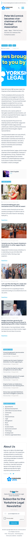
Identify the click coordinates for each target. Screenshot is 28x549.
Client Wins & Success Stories (13, 410)
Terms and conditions (11, 535)
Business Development (11, 408)
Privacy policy (11, 533)
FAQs (6, 533)
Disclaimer (19, 535)
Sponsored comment (11, 429)
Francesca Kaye (7, 356)
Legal (10, 45)
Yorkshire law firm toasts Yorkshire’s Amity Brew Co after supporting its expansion (13, 362)
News (10, 30)
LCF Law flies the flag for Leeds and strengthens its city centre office (13, 369)
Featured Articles (9, 417)
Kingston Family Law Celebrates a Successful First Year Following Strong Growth (13, 385)
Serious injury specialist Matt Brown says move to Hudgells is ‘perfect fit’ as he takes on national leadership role (14, 393)
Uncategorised (9, 433)
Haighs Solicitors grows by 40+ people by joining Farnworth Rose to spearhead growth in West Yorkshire (13, 377)
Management (8, 421)
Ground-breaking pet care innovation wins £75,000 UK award (15, 3)
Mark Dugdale (6, 48)
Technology (8, 431)
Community (4, 45)
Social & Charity (9, 427)
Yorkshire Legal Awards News (13, 435)
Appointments (9, 406)
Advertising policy (19, 533)
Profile (7, 425)
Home (5, 30)
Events (7, 415)
